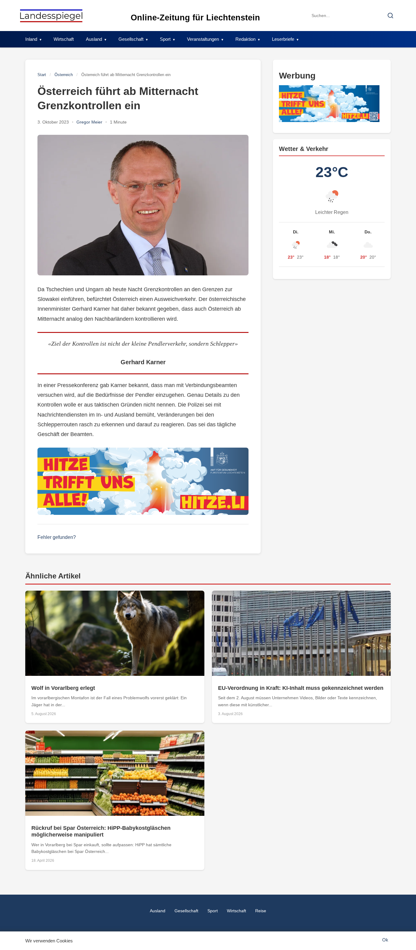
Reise (260, 910)
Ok (385, 939)
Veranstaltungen (203, 39)
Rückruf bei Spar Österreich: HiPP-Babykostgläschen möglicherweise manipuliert (101, 831)
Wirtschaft (64, 39)
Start (41, 74)
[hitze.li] (143, 481)
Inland (31, 39)
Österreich (64, 74)
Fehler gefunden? (56, 537)
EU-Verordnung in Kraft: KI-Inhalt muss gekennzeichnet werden (300, 688)
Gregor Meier (89, 122)
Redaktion (245, 39)
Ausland (94, 39)
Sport (165, 39)
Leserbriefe (283, 39)
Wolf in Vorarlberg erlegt (63, 688)
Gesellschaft (130, 39)
